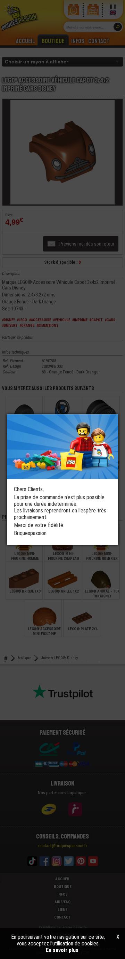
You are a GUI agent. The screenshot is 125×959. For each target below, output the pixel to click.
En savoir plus (62, 950)
